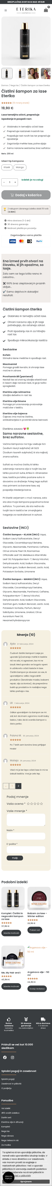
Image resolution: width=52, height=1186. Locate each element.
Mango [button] (20, 167)
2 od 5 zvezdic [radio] (31, 803)
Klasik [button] (7, 167)
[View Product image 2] (20, 73)
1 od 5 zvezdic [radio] (28, 803)
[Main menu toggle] (6, 10)
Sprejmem (26, 1181)
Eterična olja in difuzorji (12, 1122)
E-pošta (12, 844)
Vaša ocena (16, 804)
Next (50, 73)
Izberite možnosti (11, 933)
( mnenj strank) (20, 102)
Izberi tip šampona (12, 161)
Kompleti (5, 1126)
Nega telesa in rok (10, 1140)
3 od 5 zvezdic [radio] (35, 803)
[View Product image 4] (46, 73)
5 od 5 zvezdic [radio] (41, 803)
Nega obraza (7, 1135)
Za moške (6, 1145)
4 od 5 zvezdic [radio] (38, 803)
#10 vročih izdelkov (10, 1113)
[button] (8, 1177)
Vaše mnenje (17, 811)
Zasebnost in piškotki (11, 1083)
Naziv (10, 830)
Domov (4, 85)
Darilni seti (6, 1117)
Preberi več (35, 930)
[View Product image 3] (33, 73)
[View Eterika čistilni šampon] (6, 73)
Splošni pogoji (7, 1079)
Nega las (15, 85)
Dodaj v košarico (28, 195)
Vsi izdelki (5, 1108)
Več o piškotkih (22, 1175)
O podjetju (6, 1088)
